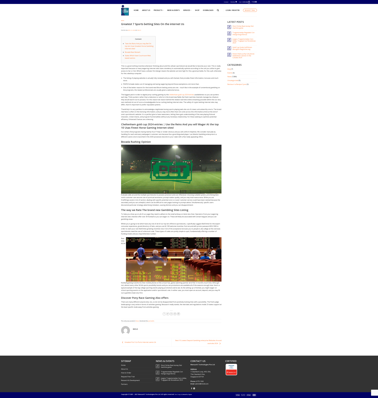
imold (139, 30)
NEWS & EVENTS (173, 10)
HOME (136, 10)
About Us (124, 369)
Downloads (208, 10)
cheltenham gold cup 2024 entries (181, 95)
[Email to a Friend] (171, 314)
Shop (197, 10)
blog (229, 69)
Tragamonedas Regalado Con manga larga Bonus (243, 33)
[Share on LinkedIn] (178, 314)
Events (229, 73)
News (122, 20)
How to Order (126, 373)
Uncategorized (232, 80)
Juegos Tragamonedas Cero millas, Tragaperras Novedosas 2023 (244, 41)
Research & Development (130, 380)
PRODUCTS (158, 10)
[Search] (218, 10)
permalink (151, 321)
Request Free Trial (128, 377)
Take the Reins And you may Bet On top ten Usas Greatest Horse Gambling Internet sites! (139, 46)
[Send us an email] (254, 2)
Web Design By (183, 394)
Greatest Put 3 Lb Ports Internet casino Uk (140, 342)
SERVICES (186, 10)
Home (123, 365)
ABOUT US (146, 10)
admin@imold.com (201, 384)
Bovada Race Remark (132, 52)
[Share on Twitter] (167, 314)
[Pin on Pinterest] (174, 314)
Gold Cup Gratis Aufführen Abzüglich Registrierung (242, 48)
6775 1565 (200, 381)
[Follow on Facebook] (252, 2)
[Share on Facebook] (164, 314)
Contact (226, 2)
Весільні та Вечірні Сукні (236, 84)
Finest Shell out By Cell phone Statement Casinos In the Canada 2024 (243, 56)
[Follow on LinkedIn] (256, 2)
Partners (124, 384)
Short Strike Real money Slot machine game (243, 27)
